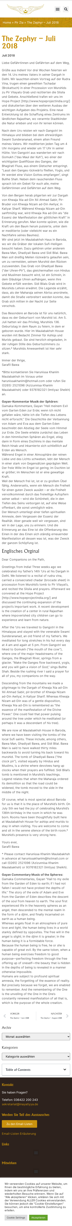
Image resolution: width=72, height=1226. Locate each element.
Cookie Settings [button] (16, 1217)
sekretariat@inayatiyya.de (20, 1104)
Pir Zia (19, 22)
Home (7, 22)
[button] (57, 9)
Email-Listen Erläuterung (19, 1133)
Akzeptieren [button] (38, 1217)
